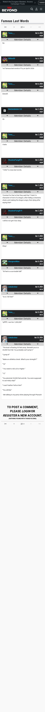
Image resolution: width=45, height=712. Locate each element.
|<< (5, 27)
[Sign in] (36, 9)
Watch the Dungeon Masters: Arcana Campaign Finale (18, 3)
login (26, 411)
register (10, 415)
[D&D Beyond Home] (9, 9)
